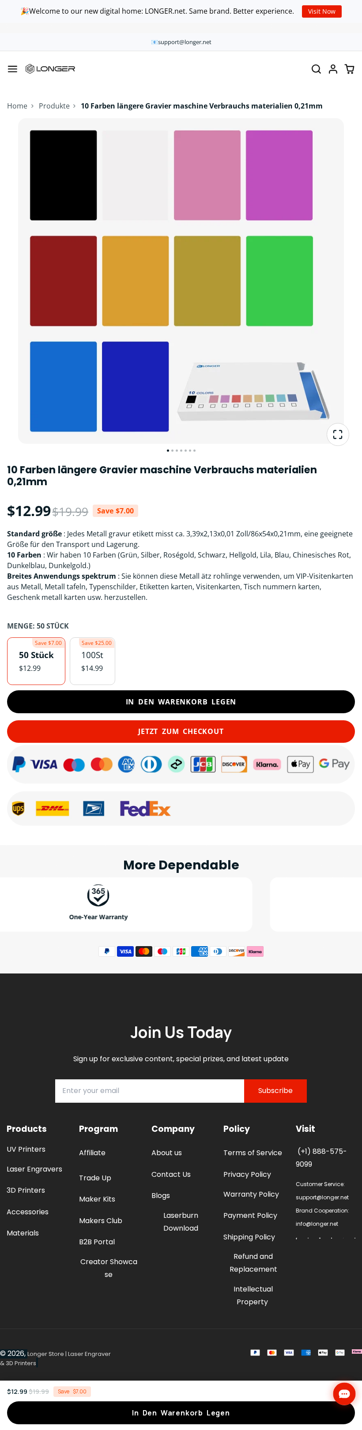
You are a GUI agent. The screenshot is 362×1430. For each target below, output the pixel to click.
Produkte (54, 106)
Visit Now (322, 11)
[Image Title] (296, 1238)
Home (17, 106)
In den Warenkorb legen (181, 702)
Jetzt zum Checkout (180, 731)
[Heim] (50, 68)
